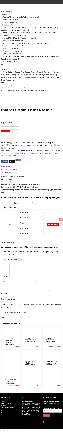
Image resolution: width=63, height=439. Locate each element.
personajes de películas (43, 153)
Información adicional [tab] (9, 169)
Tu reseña (5, 276)
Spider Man (13, 156)
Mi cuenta (3, 405)
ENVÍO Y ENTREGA (6, 403)
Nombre (4, 293)
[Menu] (2, 2)
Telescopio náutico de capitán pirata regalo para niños (30, 364)
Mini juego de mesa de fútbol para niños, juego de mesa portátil (10, 344)
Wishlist (3, 415)
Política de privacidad (6, 411)
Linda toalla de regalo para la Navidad (51, 363)
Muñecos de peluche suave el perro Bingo (30, 339)
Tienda (3, 413)
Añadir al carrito (5, 131)
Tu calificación (6, 259)
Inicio (3, 90)
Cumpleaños (9, 90)
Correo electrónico (8, 299)
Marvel (7, 153)
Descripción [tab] (5, 167)
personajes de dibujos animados (22, 153)
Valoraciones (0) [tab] (7, 172)
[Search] (60, 2)
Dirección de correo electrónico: (51, 408)
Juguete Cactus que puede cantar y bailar (51, 340)
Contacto (3, 401)
